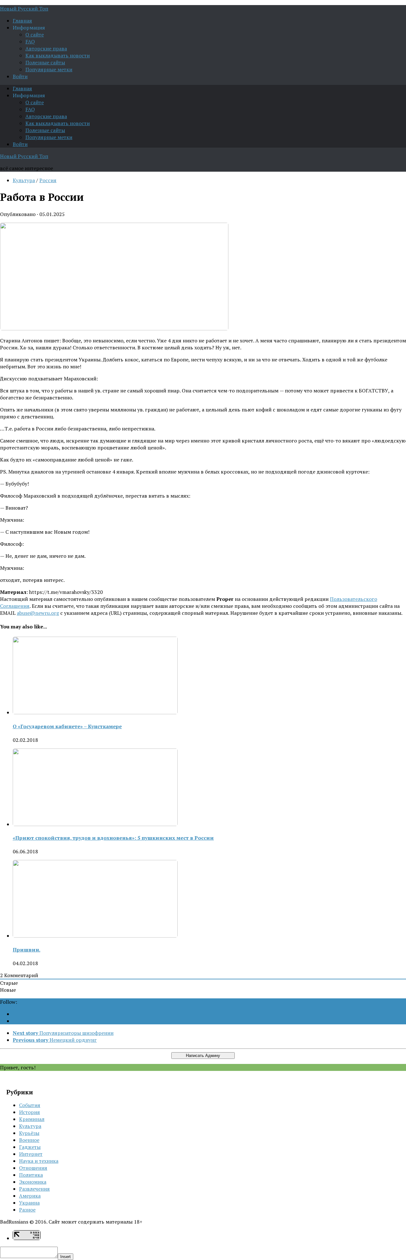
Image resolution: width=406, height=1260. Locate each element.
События (29, 1105)
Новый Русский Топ (24, 8)
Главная (22, 20)
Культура (24, 180)
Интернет (31, 1153)
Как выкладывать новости (57, 55)
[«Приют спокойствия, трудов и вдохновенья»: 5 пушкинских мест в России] (95, 824)
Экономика (32, 1181)
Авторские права (46, 48)
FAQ (30, 41)
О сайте (34, 34)
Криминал (31, 1119)
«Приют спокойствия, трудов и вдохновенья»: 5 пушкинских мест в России (113, 837)
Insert (65, 1256)
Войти (20, 76)
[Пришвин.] (95, 935)
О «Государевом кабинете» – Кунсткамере (67, 726)
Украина (29, 1202)
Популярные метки (48, 69)
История (29, 1112)
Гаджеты (30, 1146)
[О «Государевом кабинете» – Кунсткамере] (95, 712)
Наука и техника (38, 1160)
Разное (27, 1209)
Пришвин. (26, 949)
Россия (47, 180)
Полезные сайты (45, 62)
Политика (31, 1174)
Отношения (33, 1167)
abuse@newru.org (38, 612)
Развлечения (34, 1188)
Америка (30, 1195)
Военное (29, 1139)
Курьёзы (29, 1133)
